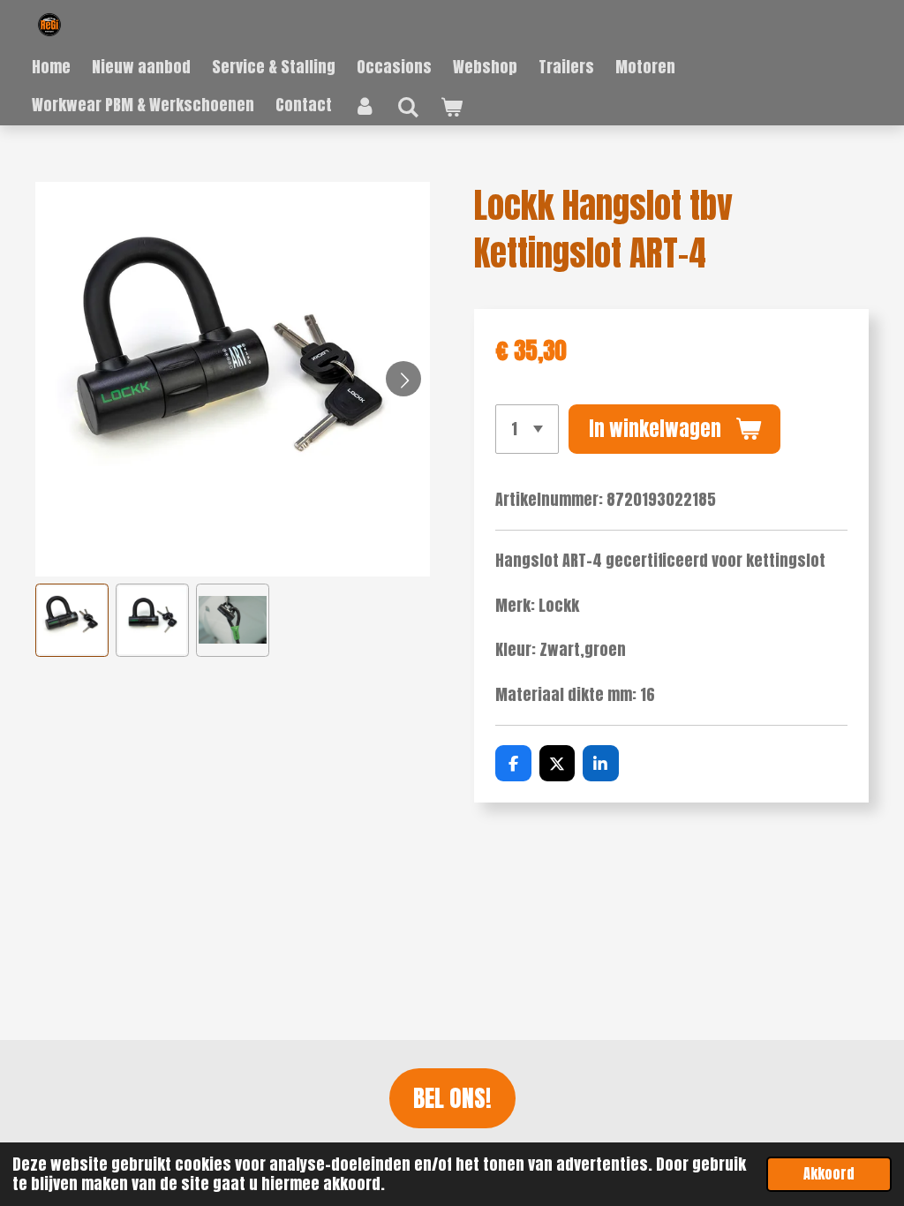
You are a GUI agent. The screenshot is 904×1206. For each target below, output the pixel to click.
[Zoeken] (407, 106)
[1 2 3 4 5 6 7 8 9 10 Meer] (527, 429)
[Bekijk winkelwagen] (450, 106)
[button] (72, 620)
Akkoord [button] (829, 1173)
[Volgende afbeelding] (403, 378)
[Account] (364, 105)
